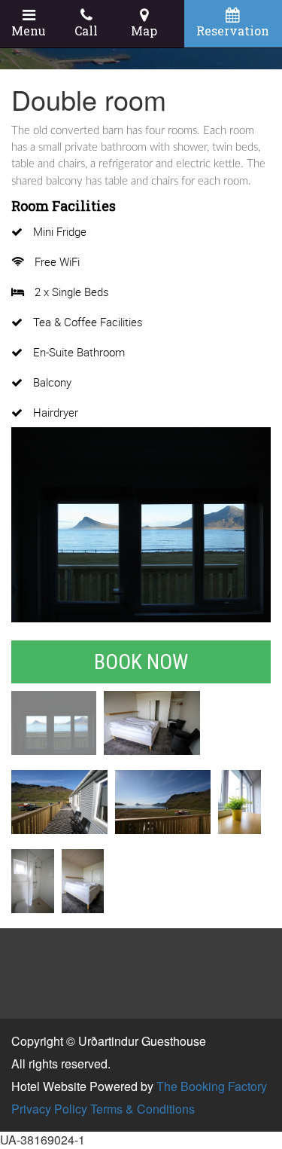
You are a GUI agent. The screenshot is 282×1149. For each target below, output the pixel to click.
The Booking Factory (211, 1086)
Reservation (232, 30)
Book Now (141, 661)
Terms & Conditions (142, 1108)
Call (86, 30)
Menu (28, 30)
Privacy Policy (49, 1108)
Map (144, 30)
